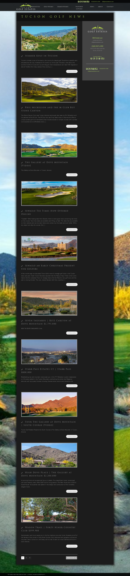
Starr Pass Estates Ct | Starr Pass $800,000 (46, 370)
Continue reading (72, 71)
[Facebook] (78, 2)
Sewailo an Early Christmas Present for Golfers (48, 267)
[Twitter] (81, 2)
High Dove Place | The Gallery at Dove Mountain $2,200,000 (46, 474)
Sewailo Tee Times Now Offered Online (45, 212)
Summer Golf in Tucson (41, 56)
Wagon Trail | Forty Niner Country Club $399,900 (48, 529)
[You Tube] (87, 2)
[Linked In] (83, 2)
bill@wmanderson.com (108, 1)
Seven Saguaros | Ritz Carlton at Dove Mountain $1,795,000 (46, 322)
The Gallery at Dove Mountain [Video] (44, 164)
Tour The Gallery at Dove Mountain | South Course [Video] (48, 423)
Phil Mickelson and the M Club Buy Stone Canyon (48, 109)
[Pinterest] (85, 2)
